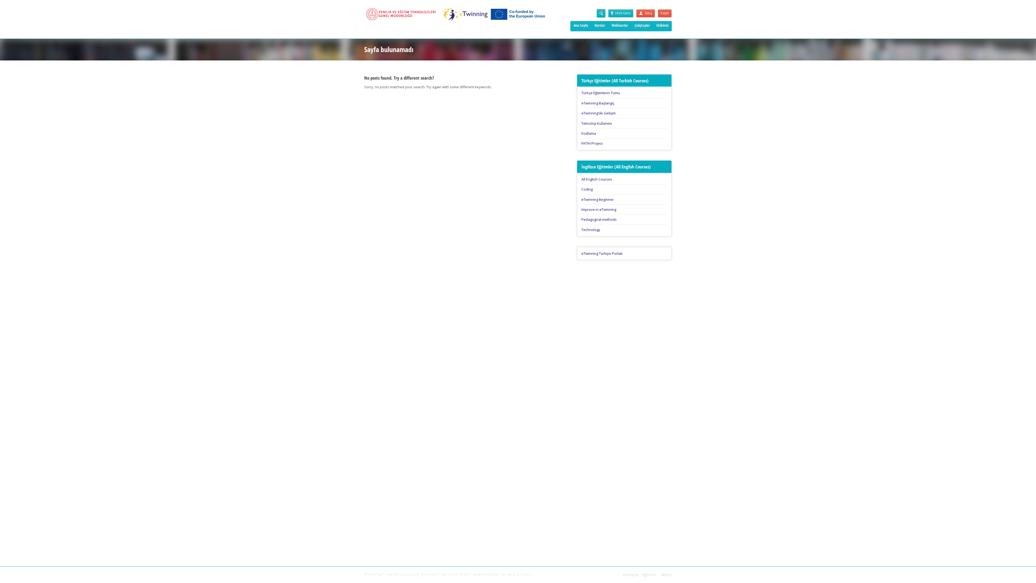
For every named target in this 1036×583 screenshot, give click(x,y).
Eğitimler (649, 574)
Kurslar (600, 25)
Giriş (648, 13)
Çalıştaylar (642, 25)
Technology (590, 229)
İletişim (666, 574)
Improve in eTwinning (598, 209)
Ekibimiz (662, 25)
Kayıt (665, 13)
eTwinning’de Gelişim (598, 113)
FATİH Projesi (592, 143)
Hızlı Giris (623, 13)
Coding (587, 189)
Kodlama (588, 133)
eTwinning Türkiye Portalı (601, 253)
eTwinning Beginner (597, 199)
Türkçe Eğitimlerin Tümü (600, 92)
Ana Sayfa (581, 25)
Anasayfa (631, 574)
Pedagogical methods (599, 219)
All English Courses (596, 179)
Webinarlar (620, 25)
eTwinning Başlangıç (597, 103)
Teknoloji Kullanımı (596, 123)
